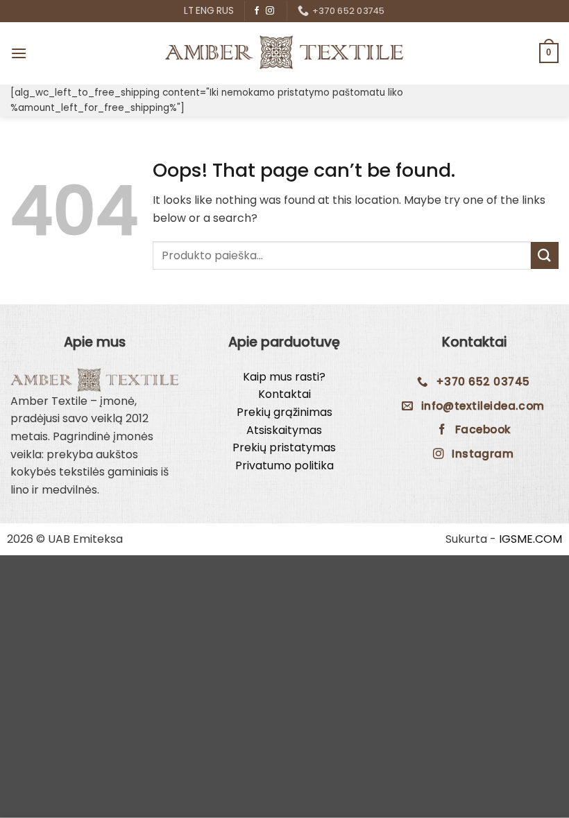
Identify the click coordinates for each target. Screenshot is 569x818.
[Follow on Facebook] (257, 11)
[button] (18, 53)
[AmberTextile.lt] (284, 52)
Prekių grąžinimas (284, 412)
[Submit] (545, 255)
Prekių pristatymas (284, 447)
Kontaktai (284, 394)
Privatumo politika (284, 465)
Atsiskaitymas (284, 430)
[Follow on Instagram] (270, 11)
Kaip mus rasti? (284, 377)
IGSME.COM (530, 539)
